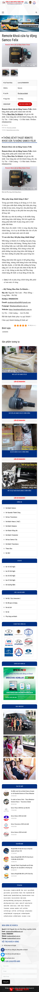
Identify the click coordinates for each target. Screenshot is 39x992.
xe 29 (21, 908)
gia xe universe (14, 892)
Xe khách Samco (11, 508)
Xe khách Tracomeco (12, 544)
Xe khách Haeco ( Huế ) (13, 521)
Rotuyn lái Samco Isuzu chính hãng (19, 413)
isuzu (32, 895)
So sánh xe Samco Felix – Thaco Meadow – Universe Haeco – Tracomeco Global (23, 801)
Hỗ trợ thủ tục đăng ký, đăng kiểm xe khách (16, 950)
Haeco (20, 892)
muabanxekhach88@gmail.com (19, 302)
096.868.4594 (22, 989)
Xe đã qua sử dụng (11, 603)
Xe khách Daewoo (11, 526)
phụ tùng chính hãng (9, 900)
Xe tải (7, 612)
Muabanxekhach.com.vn (19, 306)
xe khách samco (17, 916)
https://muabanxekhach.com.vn (20, 309)
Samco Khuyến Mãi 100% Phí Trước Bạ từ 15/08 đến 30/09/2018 (22, 858)
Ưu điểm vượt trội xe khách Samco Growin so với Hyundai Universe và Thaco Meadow (22, 792)
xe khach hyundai (25, 913)
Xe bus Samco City (11, 539)
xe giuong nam (16, 913)
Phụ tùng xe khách (23, 93)
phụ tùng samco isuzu (9, 903)
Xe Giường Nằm (10, 585)
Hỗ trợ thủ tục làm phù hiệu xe (12, 954)
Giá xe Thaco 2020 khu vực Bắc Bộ (20, 808)
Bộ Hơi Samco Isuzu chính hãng (19, 452)
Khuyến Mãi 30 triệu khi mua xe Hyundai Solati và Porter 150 (21, 850)
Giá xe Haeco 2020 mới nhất (18, 816)
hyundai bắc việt (30, 892)
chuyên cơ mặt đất (15, 890)
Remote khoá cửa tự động (12, 130)
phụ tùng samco (26, 900)
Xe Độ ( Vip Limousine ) (13, 598)
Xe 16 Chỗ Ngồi (10, 567)
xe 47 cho (14, 911)
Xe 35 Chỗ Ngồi (10, 576)
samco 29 (22, 903)
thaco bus (27, 905)
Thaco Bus (9, 548)
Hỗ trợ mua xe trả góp (10, 945)
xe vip (28, 916)
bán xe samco (7, 890)
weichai (17, 908)
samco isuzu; (13, 905)
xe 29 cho (25, 908)
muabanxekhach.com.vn (13, 936)
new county (23, 898)
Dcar (22, 890)
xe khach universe (8, 916)
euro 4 (25, 890)
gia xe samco (7, 892)
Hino (24, 892)
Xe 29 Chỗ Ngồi (10, 571)
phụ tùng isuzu (18, 900)
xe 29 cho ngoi (7, 911)
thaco (22, 905)
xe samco (24, 916)
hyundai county (7, 895)
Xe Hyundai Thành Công (13, 512)
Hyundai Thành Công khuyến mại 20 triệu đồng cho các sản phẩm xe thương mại (22, 866)
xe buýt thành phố (8, 913)
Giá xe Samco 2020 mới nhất (19, 832)
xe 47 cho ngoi (20, 911)
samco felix (6, 905)
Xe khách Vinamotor (12, 535)
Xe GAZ (8, 553)
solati (19, 905)
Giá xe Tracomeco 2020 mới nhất (20, 824)
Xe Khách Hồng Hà (11, 530)
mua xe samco (7, 898)
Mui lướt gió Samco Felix (19, 374)
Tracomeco (6, 908)
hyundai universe (26, 895)
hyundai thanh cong (16, 895)
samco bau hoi (28, 903)
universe (12, 908)
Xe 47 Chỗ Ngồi (10, 580)
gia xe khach (31, 890)
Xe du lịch (9, 607)
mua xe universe (16, 898)
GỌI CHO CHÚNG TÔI (25, 104)
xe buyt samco (28, 911)
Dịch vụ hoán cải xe (9, 958)
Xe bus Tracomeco (11, 517)
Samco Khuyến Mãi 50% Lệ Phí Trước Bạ (22, 874)
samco (17, 903)
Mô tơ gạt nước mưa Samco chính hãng (19, 490)
